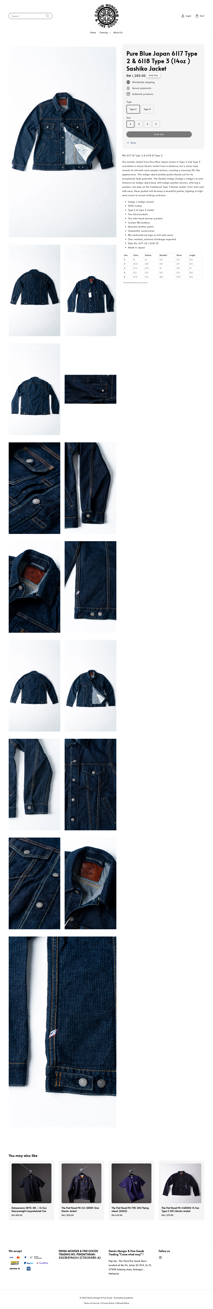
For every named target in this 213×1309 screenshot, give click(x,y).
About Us (118, 32)
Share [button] (133, 142)
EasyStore (128, 1297)
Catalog (104, 32)
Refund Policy (122, 1303)
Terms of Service (92, 1303)
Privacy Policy (108, 1303)
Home (93, 32)
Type (129, 101)
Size (128, 117)
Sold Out (159, 134)
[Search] (47, 16)
